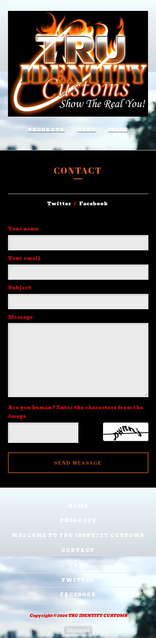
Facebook (93, 203)
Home (78, 505)
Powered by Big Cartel (78, 630)
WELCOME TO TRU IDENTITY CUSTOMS (78, 535)
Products (46, 129)
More (118, 129)
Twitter (59, 203)
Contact (78, 550)
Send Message (78, 462)
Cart (86, 129)
